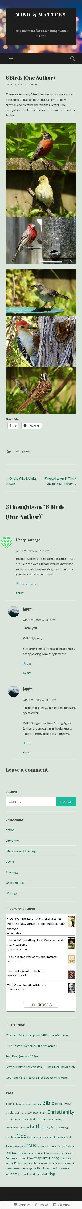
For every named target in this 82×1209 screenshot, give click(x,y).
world (26, 1174)
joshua (70, 1146)
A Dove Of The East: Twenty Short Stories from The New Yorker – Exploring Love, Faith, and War (36, 924)
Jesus (29, 1145)
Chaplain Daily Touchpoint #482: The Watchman (37, 1035)
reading (54, 1158)
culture (24, 1119)
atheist (29, 1104)
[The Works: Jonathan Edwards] (71, 992)
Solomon (62, 1163)
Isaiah (69, 1137)
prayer (23, 1158)
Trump (61, 1168)
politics (14, 1158)
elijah (22, 1127)
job (38, 1146)
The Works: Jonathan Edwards (27, 985)
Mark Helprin (15, 933)
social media (50, 1163)
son (69, 1163)
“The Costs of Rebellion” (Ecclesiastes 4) (32, 1046)
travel (53, 1168)
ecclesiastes (12, 1127)
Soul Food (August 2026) (22, 1056)
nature (69, 1152)
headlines (38, 1137)
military (40, 1153)
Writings (11, 893)
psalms (44, 1158)
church (9, 1119)
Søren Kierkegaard (17, 975)
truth (67, 1168)
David (32, 1119)
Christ (31, 1112)
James (9, 1146)
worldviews (36, 1174)
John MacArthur (49, 1146)
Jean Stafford (15, 961)
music (55, 1153)
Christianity (60, 1112)
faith (35, 1126)
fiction (10, 830)
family (45, 1127)
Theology (12, 872)
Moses (47, 1153)
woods (20, 1174)
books (10, 1112)
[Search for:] (41, 801)
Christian (40, 1112)
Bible (48, 1102)
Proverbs (33, 1158)
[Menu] (11, 58)
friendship (11, 1137)
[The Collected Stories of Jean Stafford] (71, 964)
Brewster (22, 1113)
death (60, 1119)
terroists (18, 1168)
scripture (25, 1163)
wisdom (11, 1174)
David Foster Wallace (47, 1119)
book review (63, 1103)
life (8, 1152)
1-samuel (11, 1103)
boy (16, 1113)
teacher (10, 1168)
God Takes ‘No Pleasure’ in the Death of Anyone (37, 1077)
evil (27, 1127)
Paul (8, 1158)
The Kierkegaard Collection (25, 971)
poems (10, 861)
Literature (12, 840)
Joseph (61, 1146)
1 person (32, 583)
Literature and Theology (21, 851)
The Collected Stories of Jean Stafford (32, 956)
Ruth (17, 1163)
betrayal (37, 1104)
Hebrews (48, 1137)
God (21, 1135)
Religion (10, 1163)
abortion (21, 1104)
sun (73, 1163)
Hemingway (59, 1137)
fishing (64, 1127)
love (24, 1152)
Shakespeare (37, 1163)
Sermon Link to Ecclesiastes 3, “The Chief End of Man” (41, 1067)
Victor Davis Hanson (18, 949)
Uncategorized (22, 451)
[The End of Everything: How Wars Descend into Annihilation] (71, 948)
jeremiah (18, 1146)
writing (49, 1174)
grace (30, 1137)
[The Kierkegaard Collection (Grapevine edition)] (71, 978)
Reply (20, 593)
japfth (32, 84)
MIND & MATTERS (41, 15)
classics (16, 1119)
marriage (31, 1153)
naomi (62, 1152)
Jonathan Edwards (17, 989)
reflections (65, 1158)
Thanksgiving (29, 1168)
